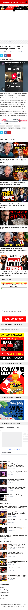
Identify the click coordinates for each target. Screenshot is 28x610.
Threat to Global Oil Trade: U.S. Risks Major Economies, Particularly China (17, 520)
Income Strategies (4, 590)
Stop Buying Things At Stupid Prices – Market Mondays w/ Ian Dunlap (17, 488)
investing (16, 125)
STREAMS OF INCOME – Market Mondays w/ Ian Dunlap (15, 480)
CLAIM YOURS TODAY (14, 319)
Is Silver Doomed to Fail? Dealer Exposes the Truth (15, 568)
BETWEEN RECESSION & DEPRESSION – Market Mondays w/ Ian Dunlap (17, 472)
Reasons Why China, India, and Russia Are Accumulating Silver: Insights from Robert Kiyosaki (12, 205)
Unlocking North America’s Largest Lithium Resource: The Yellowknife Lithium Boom (16, 513)
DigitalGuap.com (6, 604)
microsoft (3, 128)
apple (2, 125)
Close (26, 2)
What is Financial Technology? (15, 495)
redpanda (11, 128)
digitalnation (3, 51)
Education (8, 41)
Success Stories (4, 595)
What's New (3, 598)
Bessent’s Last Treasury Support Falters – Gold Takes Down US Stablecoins (15, 554)
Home (3, 41)
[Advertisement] (14, 24)
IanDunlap (9, 125)
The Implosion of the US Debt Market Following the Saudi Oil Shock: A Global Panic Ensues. (13, 250)
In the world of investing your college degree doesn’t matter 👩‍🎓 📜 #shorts (17, 528)
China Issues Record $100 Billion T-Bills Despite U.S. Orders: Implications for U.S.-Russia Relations (13, 507)
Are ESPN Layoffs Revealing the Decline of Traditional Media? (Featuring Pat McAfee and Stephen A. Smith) (13, 273)
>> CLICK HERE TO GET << (20, 9)
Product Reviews (4, 592)
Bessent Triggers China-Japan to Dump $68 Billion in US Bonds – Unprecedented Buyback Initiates (13, 161)
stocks (18, 128)
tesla (23, 128)
